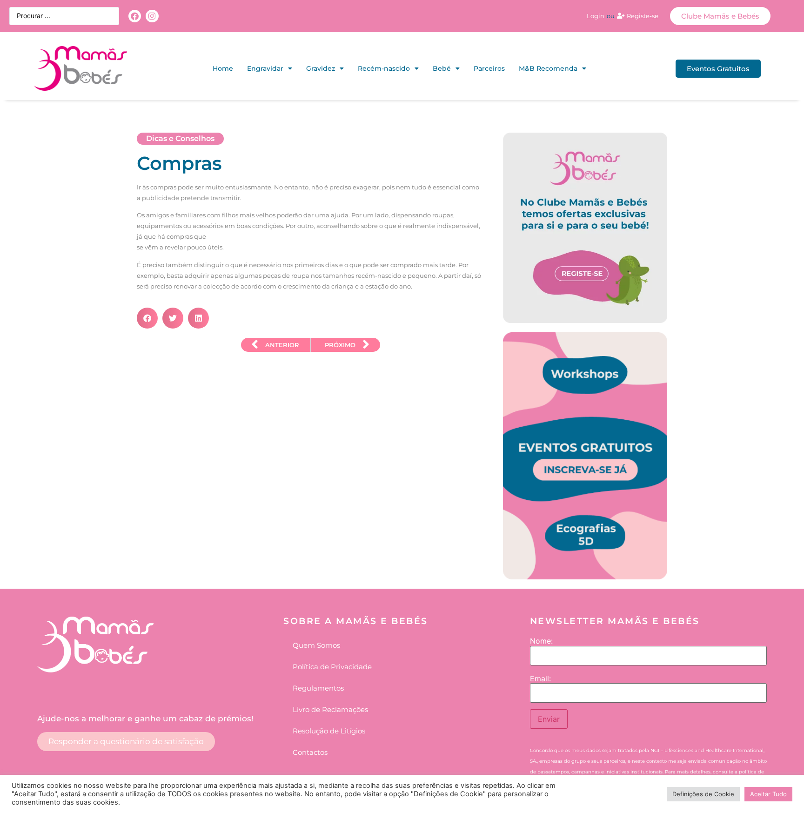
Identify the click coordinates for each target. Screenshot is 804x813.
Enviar (549, 719)
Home (223, 68)
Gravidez (320, 68)
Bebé (442, 68)
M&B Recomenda (548, 68)
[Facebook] (134, 16)
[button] (147, 318)
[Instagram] (152, 16)
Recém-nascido (384, 68)
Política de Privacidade (332, 666)
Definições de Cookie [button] (703, 794)
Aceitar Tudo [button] (768, 794)
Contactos (310, 752)
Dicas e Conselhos (180, 138)
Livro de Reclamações (330, 709)
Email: (540, 678)
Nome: (541, 641)
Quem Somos (316, 645)
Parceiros (489, 68)
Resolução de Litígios (329, 730)
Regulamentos (318, 688)
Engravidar (265, 68)
